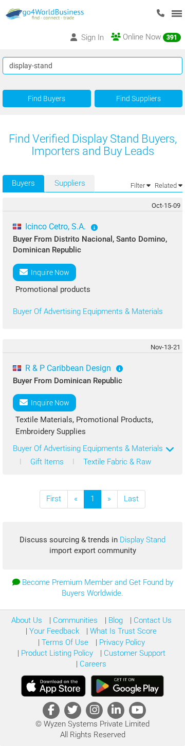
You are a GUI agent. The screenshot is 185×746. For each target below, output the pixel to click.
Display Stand (142, 539)
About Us (26, 620)
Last (131, 498)
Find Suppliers (138, 98)
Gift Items (48, 461)
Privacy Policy (121, 642)
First (53, 498)
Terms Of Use (64, 642)
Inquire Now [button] (48, 272)
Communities (74, 620)
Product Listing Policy (56, 653)
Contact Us (152, 620)
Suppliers (69, 183)
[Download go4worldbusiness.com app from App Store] (53, 686)
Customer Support (133, 653)
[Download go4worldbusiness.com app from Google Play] (127, 686)
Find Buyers (46, 98)
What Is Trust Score (122, 631)
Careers (92, 664)
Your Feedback (53, 631)
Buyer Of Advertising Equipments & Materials (88, 311)
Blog (114, 620)
